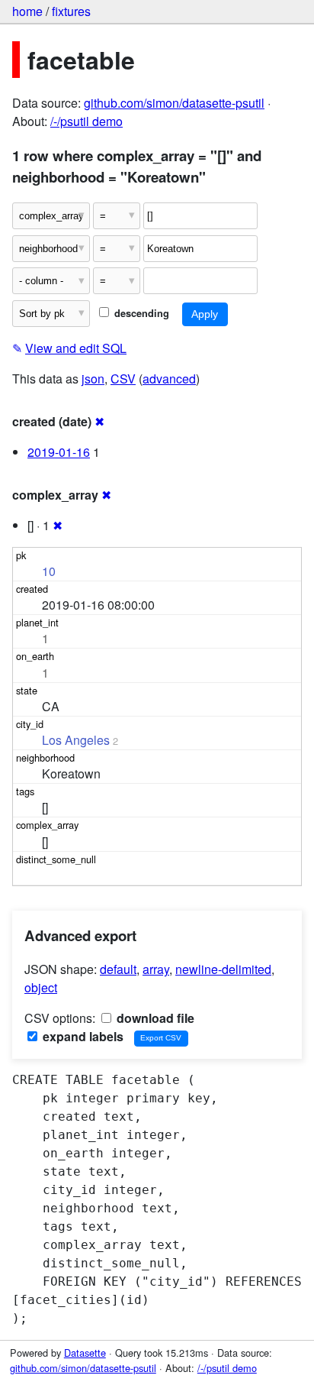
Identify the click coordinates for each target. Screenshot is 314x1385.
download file (154, 1018)
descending (140, 313)
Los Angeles (76, 740)
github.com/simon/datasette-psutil (174, 103)
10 (49, 571)
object (40, 987)
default (118, 969)
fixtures (71, 11)
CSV (123, 378)
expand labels (81, 1036)
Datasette (85, 1352)
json (93, 378)
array (156, 969)
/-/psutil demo (86, 121)
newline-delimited (223, 969)
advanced (169, 378)
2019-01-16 (58, 452)
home (27, 11)
